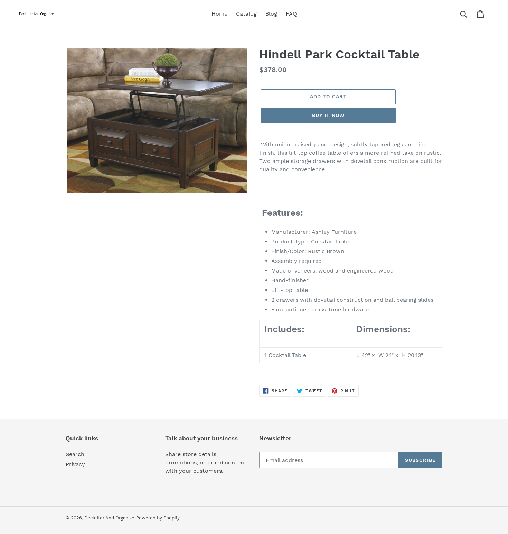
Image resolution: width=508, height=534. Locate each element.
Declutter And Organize (109, 518)
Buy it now (328, 115)
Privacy (75, 464)
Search (75, 454)
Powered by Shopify (158, 518)
